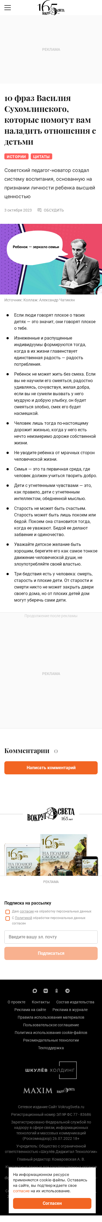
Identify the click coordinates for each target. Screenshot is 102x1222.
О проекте (16, 1002)
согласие (27, 911)
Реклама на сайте (30, 1009)
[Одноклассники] (56, 990)
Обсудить (54, 210)
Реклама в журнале (70, 1009)
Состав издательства (75, 1002)
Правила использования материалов (51, 1017)
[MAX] (35, 990)
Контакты (41, 1002)
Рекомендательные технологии (51, 1040)
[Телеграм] (67, 990)
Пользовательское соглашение (51, 1025)
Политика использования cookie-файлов (51, 1032)
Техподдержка (51, 1048)
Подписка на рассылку (27, 903)
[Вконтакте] (46, 990)
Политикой (23, 918)
